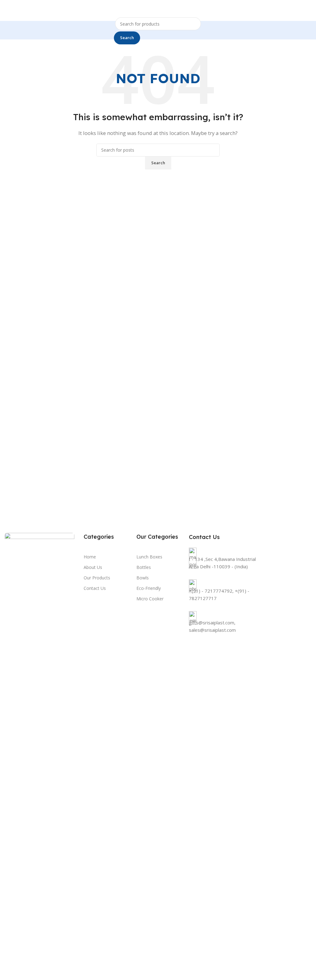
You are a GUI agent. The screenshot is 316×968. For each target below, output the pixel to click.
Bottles (143, 567)
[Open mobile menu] (308, 10)
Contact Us (95, 588)
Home (90, 557)
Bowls (142, 578)
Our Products (97, 578)
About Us (93, 567)
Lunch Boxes (149, 557)
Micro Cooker (150, 599)
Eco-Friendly (148, 588)
